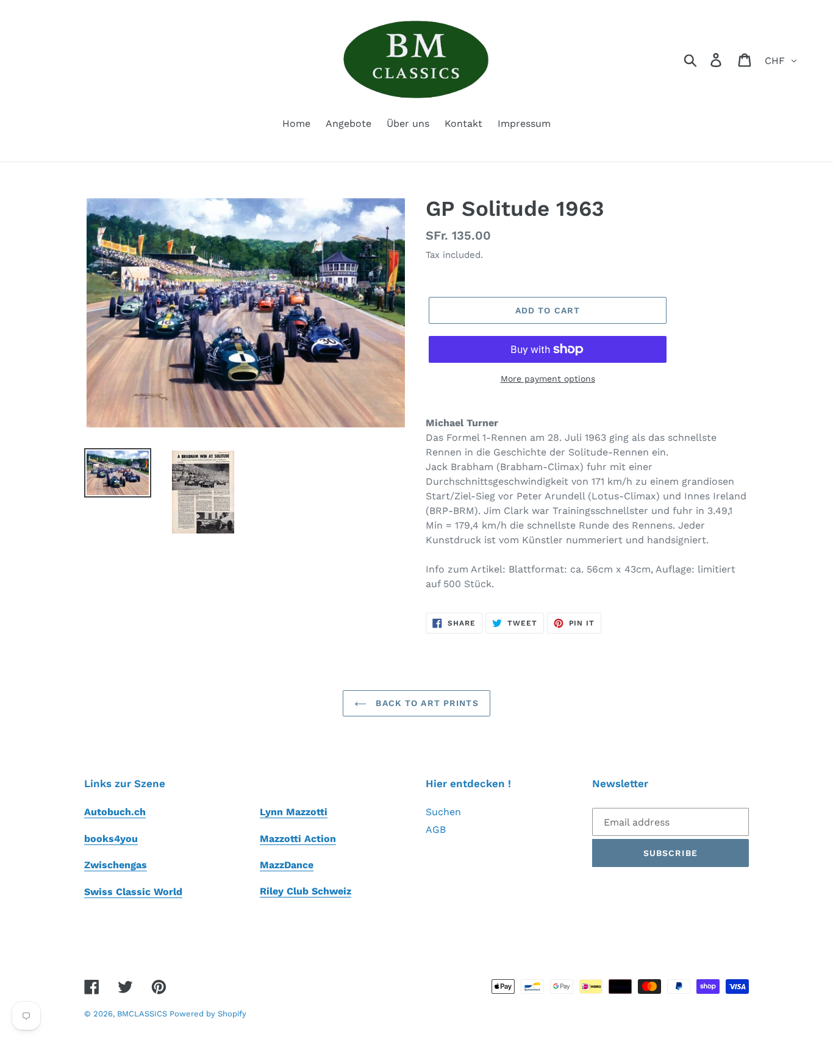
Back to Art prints (425, 703)
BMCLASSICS (143, 1013)
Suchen (443, 812)
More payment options (548, 379)
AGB (436, 829)
